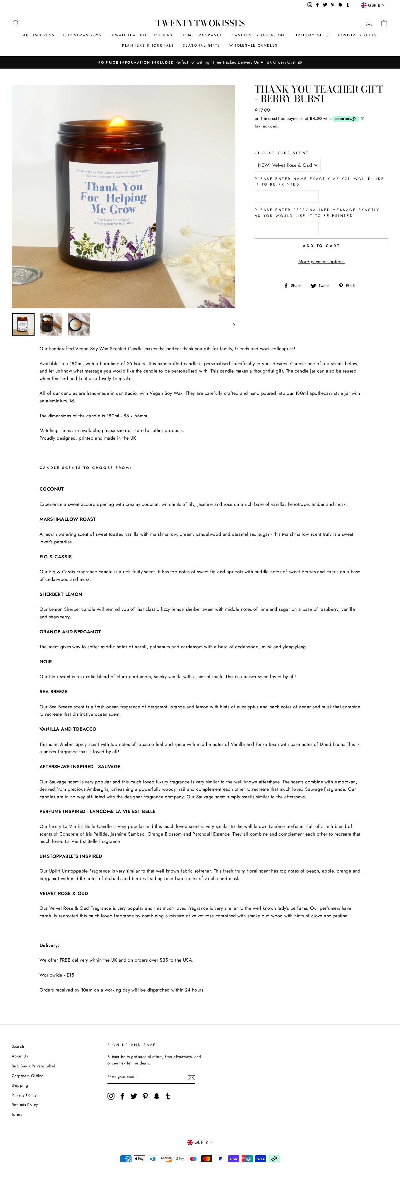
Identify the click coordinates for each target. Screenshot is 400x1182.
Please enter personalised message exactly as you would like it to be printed (317, 212)
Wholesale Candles (253, 45)
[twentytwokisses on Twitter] (133, 1096)
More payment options (321, 261)
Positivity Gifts (357, 35)
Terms (17, 1114)
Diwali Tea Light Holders (141, 35)
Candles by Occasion (258, 35)
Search (18, 1046)
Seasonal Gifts (201, 45)
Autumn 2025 (38, 35)
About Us (20, 1056)
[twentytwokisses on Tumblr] (168, 1096)
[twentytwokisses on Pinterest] (145, 1096)
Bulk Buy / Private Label (33, 1066)
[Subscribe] (191, 1077)
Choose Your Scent (282, 153)
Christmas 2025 (82, 35)
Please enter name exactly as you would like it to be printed (319, 181)
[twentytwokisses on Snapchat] (156, 1096)
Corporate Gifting (28, 1076)
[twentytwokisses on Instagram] (110, 1096)
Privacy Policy (24, 1095)
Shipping (20, 1085)
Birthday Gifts (311, 35)
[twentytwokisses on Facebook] (122, 1096)
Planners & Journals (148, 45)
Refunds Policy (25, 1105)
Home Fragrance (202, 35)
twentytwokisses (200, 23)
